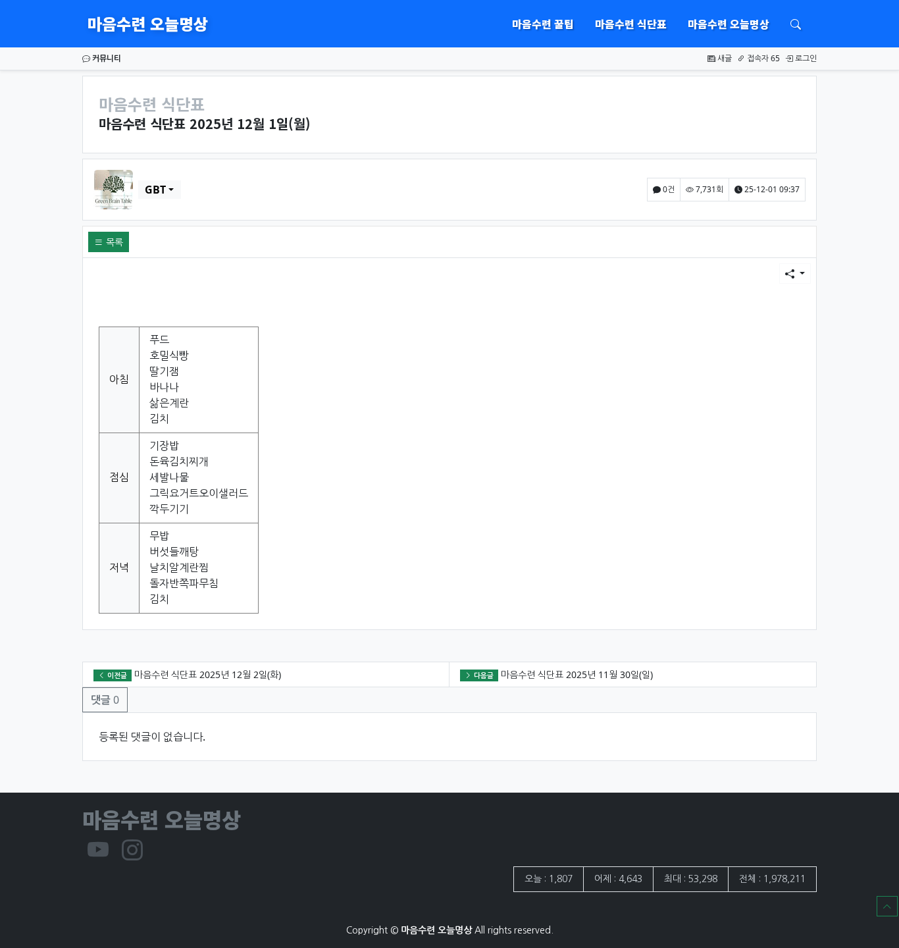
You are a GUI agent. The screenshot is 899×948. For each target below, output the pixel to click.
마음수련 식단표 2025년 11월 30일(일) (577, 674)
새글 (723, 58)
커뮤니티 (105, 58)
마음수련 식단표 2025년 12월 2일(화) (207, 674)
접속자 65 (762, 58)
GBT (155, 189)
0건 (668, 189)
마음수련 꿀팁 (543, 24)
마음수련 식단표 (631, 24)
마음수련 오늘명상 (148, 23)
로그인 (805, 58)
